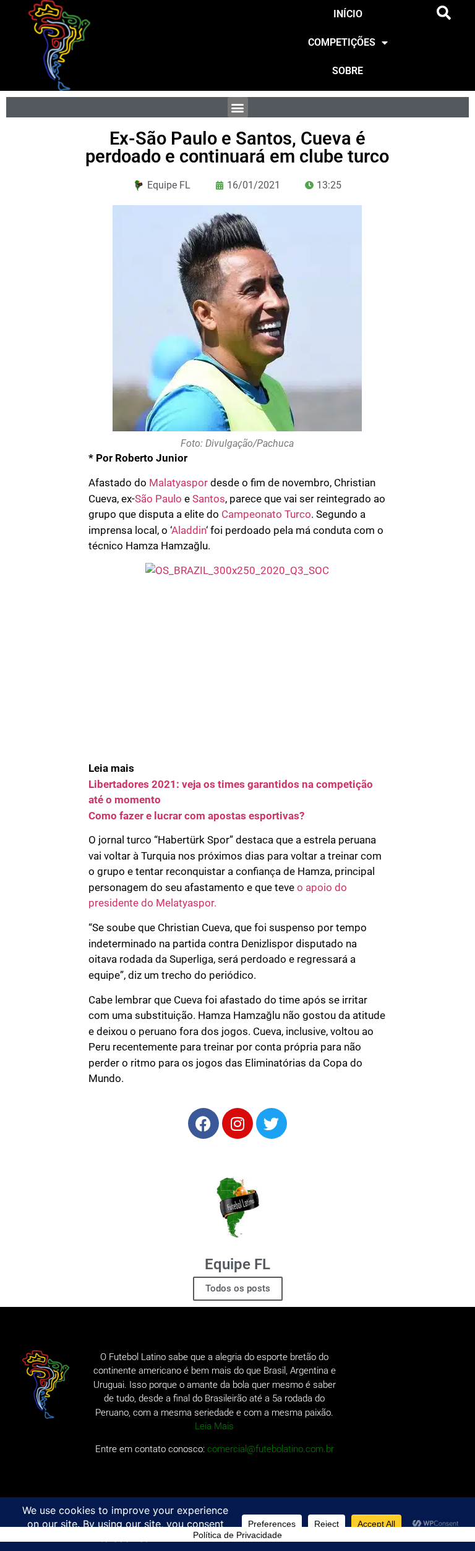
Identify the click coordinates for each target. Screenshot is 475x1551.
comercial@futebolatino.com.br (270, 1449)
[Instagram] (237, 1123)
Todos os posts (237, 1288)
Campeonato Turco (266, 514)
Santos (208, 498)
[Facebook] (203, 1123)
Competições (341, 42)
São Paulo (158, 498)
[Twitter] (271, 1123)
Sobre (347, 71)
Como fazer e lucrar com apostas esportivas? (196, 815)
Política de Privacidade (237, 1535)
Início (347, 14)
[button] (444, 13)
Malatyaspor (178, 482)
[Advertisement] (237, 674)
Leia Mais (214, 1426)
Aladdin (188, 530)
